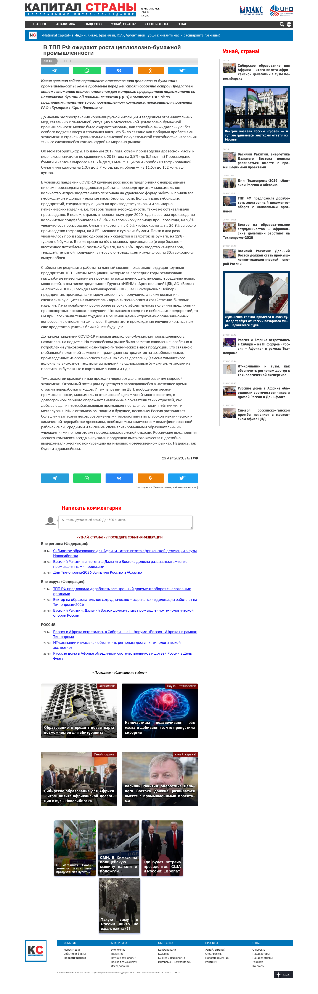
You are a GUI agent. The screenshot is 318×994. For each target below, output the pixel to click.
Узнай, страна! (123, 24)
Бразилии (107, 35)
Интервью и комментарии (174, 962)
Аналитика (65, 24)
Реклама (257, 962)
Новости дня (72, 949)
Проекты (211, 943)
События (70, 943)
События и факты (75, 954)
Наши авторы (261, 954)
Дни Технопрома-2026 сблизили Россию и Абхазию (97, 573)
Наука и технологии (181, 686)
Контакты (258, 966)
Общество (93, 24)
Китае (92, 35)
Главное (40, 24)
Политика (117, 954)
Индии (80, 35)
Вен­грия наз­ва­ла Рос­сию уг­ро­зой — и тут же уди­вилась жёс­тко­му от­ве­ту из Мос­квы (256, 135)
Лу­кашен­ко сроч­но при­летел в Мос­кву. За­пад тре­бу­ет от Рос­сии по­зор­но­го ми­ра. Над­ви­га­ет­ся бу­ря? (256, 321)
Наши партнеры (262, 958)
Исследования (120, 966)
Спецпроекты (156, 24)
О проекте (258, 949)
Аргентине (134, 35)
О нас (182, 24)
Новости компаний (217, 958)
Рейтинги (211, 962)
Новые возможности (124, 962)
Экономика (107, 686)
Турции (152, 35)
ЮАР (120, 35)
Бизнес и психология (171, 958)
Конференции (167, 949)
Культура (163, 954)
